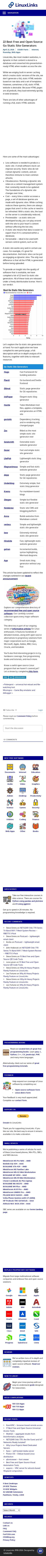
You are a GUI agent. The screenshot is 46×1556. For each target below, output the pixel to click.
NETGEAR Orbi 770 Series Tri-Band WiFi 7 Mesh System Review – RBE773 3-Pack (22, 931)
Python (13, 1054)
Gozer (7, 450)
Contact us (8, 1523)
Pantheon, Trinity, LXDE (13, 1495)
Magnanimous (11, 466)
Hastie (7, 405)
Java (37, 1051)
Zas (5, 430)
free (5, 677)
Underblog (9, 483)
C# (23, 1054)
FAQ (5, 1528)
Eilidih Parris (23, 49)
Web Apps (16, 52)
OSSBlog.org (8, 1537)
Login (40, 710)
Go (11, 677)
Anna (6, 516)
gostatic (8, 419)
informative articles (21, 629)
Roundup (7, 52)
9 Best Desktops (10, 1483)
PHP (37, 1054)
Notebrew (9, 508)
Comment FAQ (9, 1531)
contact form (21, 1100)
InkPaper (8, 396)
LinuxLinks (8, 1553)
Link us (6, 1525)
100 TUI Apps (18, 1406)
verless (7, 524)
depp (6, 475)
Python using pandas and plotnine (27, 901)
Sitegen (7, 499)
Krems (7, 491)
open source (19, 677)
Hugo (6, 372)
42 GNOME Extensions (13, 1492)
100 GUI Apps (18, 1404)
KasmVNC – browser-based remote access (24, 1425)
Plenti (7, 380)
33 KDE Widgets (10, 1489)
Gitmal (7, 388)
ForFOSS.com (9, 1534)
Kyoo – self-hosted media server (20, 1451)
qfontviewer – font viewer (17, 1459)
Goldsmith (9, 442)
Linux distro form (23, 1092)
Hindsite (8, 541)
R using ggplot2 (23, 904)
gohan (7, 549)
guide (32, 1385)
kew (6, 532)
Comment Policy (24, 716)
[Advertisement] (23, 130)
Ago (6, 560)
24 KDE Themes (10, 1486)
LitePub (7, 458)
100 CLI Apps (18, 1409)
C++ (19, 1054)
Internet (35, 49)
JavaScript (30, 1054)
